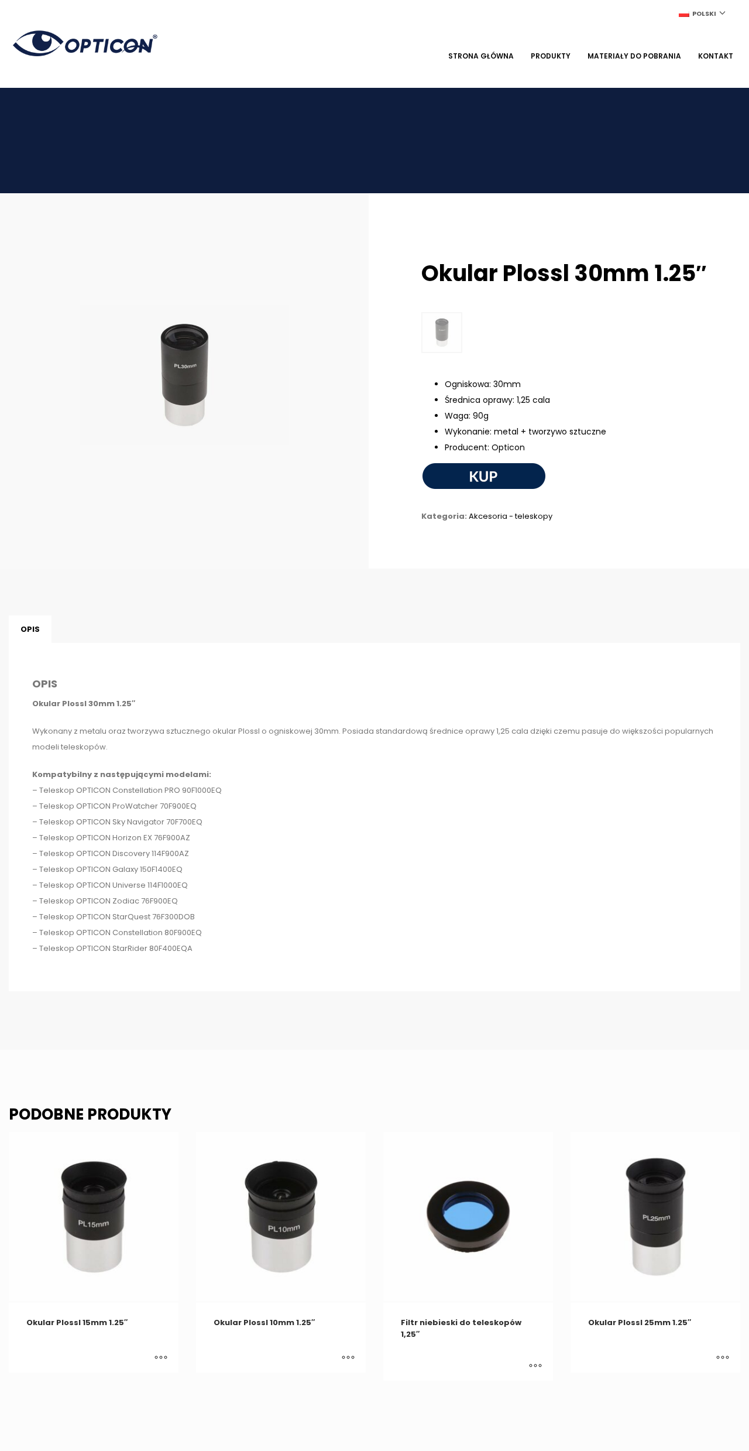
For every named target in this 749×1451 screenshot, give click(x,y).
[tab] (30, 629)
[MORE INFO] (161, 1358)
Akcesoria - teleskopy (510, 516)
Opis (30, 629)
